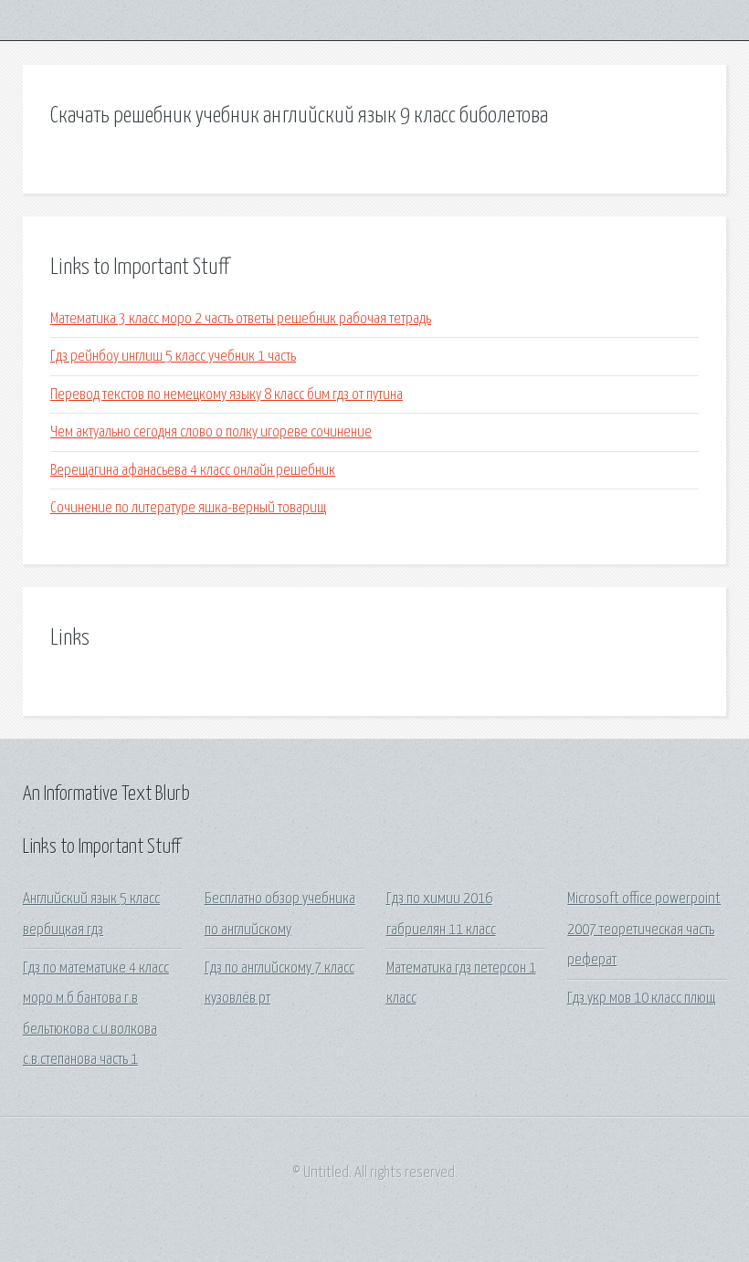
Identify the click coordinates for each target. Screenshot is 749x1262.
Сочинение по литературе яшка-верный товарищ (188, 508)
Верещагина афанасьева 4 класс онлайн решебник (192, 471)
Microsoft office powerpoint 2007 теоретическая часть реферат (644, 929)
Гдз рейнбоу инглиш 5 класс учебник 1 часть (173, 356)
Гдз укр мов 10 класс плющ (641, 998)
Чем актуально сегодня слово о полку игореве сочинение (211, 432)
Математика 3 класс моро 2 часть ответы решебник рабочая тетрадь (240, 319)
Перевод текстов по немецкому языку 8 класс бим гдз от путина (226, 395)
